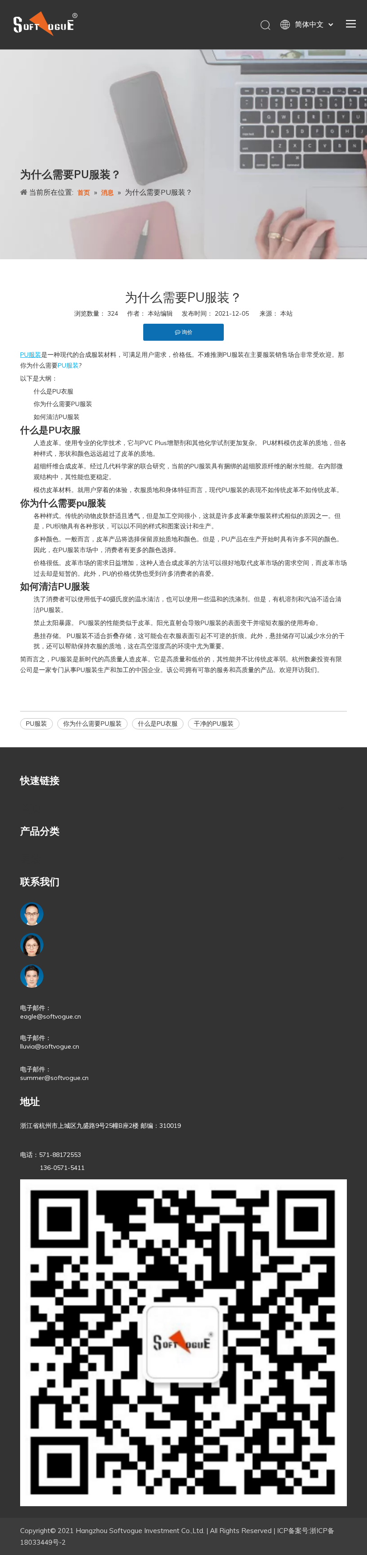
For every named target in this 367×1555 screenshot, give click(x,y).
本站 (286, 313)
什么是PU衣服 (158, 724)
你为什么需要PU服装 (92, 724)
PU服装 (36, 724)
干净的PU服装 (214, 724)
